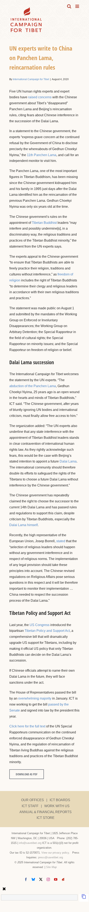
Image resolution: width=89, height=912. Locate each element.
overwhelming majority (34, 698)
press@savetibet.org (50, 857)
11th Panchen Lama (41, 155)
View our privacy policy (55, 852)
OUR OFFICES (32, 800)
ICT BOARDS (60, 800)
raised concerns (40, 97)
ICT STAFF (30, 806)
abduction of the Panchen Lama (32, 386)
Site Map (51, 867)
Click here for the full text (27, 726)
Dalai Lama (68, 461)
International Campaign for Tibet (31, 79)
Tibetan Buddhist (44, 222)
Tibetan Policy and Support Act (47, 630)
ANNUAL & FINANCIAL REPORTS (45, 812)
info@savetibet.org (30, 842)
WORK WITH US (57, 806)
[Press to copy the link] (83, 898)
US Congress (39, 625)
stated (60, 541)
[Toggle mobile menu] (77, 6)
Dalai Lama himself (23, 525)
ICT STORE (45, 817)
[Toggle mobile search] (69, 6)
